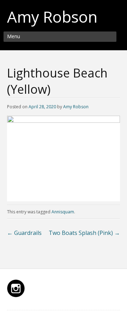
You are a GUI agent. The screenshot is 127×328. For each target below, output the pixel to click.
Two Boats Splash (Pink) (84, 233)
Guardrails (24, 233)
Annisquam (63, 212)
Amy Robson (52, 16)
